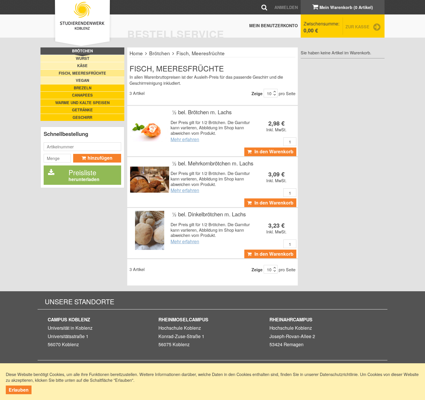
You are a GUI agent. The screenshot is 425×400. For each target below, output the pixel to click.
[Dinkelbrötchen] (150, 230)
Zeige (257, 93)
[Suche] (264, 7)
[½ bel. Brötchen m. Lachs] (150, 128)
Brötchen (159, 53)
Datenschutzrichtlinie (339, 374)
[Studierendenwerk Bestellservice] (82, 23)
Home (136, 53)
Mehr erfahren (185, 139)
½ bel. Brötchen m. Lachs (202, 112)
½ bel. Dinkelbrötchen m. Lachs (209, 214)
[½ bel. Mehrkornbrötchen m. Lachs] (150, 179)
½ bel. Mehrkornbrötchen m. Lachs (212, 163)
